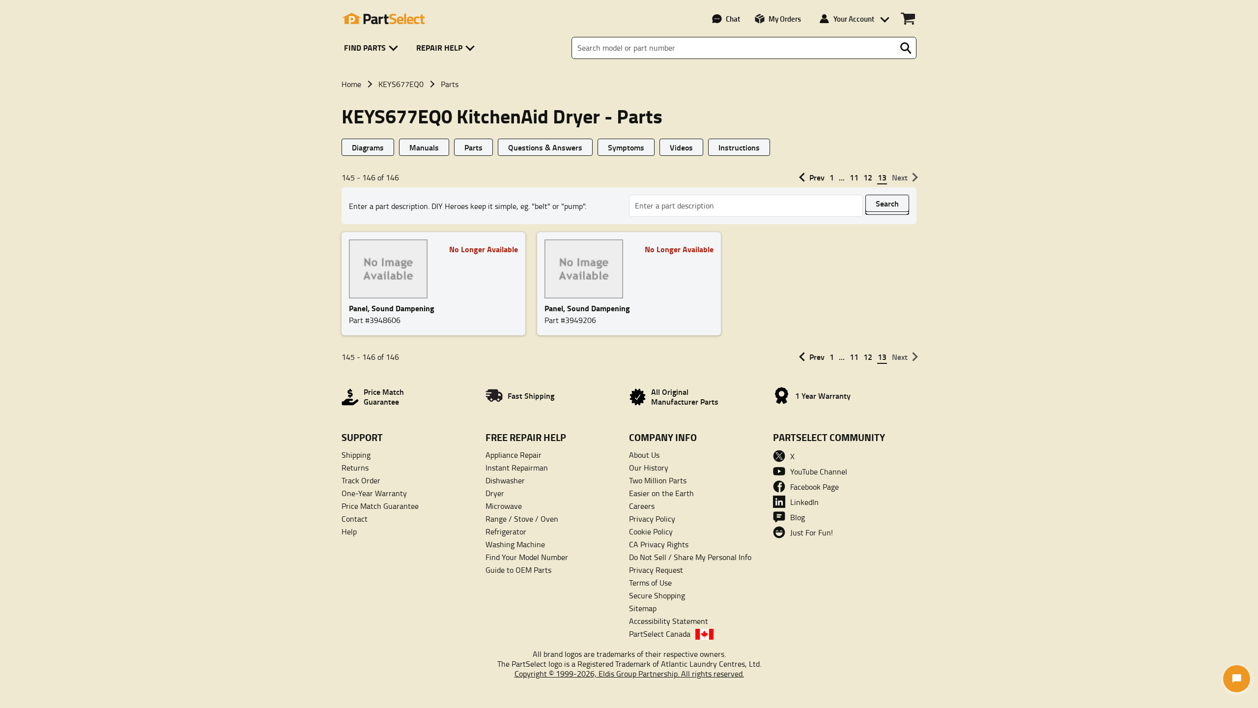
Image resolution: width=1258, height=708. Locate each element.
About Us (644, 454)
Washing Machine (515, 544)
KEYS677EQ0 (401, 84)
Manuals (424, 147)
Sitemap (643, 608)
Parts (473, 147)
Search (887, 203)
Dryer (495, 493)
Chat (733, 18)
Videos (681, 147)
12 (867, 177)
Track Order (361, 480)
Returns (355, 467)
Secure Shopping (657, 595)
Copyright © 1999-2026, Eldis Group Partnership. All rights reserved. (629, 673)
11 (854, 177)
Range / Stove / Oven (522, 518)
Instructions (739, 147)
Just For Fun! (811, 532)
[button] (373, 48)
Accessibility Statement (668, 621)
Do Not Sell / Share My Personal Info (690, 557)
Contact (355, 518)
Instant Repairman (517, 467)
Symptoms (626, 147)
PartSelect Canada (659, 634)
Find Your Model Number (527, 557)
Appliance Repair (514, 454)
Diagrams (368, 147)
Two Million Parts (657, 480)
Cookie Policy (651, 531)
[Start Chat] (1236, 678)
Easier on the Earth (661, 493)
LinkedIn (804, 502)
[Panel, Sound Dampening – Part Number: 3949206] (586, 268)
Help (349, 531)
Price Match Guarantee (380, 506)
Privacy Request (656, 569)
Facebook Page (814, 486)
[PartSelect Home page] (383, 18)
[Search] (905, 48)
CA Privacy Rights (658, 544)
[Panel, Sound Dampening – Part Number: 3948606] (391, 268)
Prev (817, 177)
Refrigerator (506, 531)
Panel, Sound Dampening (391, 308)
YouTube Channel (818, 471)
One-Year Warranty (374, 493)
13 (882, 177)
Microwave (504, 506)
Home (351, 84)
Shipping (356, 454)
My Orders (785, 18)
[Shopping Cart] (907, 18)
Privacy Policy (652, 518)
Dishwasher (505, 480)
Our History (648, 467)
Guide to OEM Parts (518, 569)
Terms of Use (650, 582)
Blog (797, 517)
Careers (642, 506)
